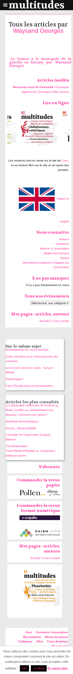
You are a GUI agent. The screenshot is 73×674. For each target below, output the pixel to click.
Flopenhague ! (14, 379)
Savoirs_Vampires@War (20, 428)
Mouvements (32, 637)
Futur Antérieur (57, 641)
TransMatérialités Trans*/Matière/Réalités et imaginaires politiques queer (30, 450)
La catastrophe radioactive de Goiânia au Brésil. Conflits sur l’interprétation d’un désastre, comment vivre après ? (31, 410)
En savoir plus (57, 668)
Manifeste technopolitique (21, 421)
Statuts (64, 258)
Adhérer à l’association (54, 248)
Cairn (64, 160)
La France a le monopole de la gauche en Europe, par (40, 60)
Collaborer (62, 243)
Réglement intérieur (56, 253)
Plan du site (60, 646)
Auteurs (64, 239)
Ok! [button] (24, 668)
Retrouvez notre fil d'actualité (33, 87)
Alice (39, 641)
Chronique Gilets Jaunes (53, 91)
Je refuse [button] (38, 668)
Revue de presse (56, 637)
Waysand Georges (38, 30)
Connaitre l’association (52, 632)
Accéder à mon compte (54, 321)
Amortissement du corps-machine (27, 349)
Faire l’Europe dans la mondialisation (29, 385)
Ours (28, 632)
